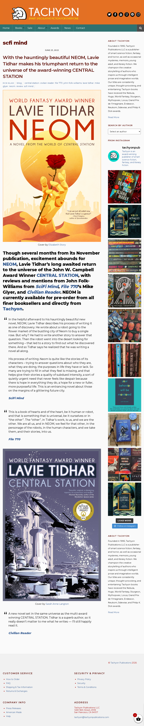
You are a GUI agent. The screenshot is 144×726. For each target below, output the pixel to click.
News (67, 28)
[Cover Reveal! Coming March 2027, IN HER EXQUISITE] (124, 499)
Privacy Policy (84, 679)
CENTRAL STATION (57, 275)
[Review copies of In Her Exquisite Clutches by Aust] (124, 221)
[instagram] (138, 14)
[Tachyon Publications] (45, 22)
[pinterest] (132, 14)
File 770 (69, 286)
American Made (14, 712)
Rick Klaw (8, 83)
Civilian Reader (43, 292)
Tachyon (12, 308)
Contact (80, 28)
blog (19, 83)
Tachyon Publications (121, 662)
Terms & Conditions (86, 687)
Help (8, 716)
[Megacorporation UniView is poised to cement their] (124, 395)
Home (6, 28)
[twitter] (109, 14)
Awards (55, 28)
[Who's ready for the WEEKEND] (124, 256)
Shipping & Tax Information (19, 687)
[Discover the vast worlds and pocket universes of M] (124, 291)
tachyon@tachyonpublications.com (91, 717)
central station (32, 83)
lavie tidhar (88, 83)
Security (81, 683)
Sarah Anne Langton (57, 604)
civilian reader (47, 83)
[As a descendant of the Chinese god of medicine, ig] (124, 429)
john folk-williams (73, 83)
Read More (113, 117)
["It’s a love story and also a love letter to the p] (124, 464)
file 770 (59, 83)
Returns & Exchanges (16, 691)
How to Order (13, 679)
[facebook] (115, 14)
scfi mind (28, 86)
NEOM (9, 264)
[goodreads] (126, 14)
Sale (30, 28)
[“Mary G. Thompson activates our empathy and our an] (124, 325)
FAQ (8, 683)
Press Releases (13, 708)
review (19, 86)
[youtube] (121, 14)
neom (12, 86)
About (41, 28)
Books (18, 28)
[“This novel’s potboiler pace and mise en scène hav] (124, 186)
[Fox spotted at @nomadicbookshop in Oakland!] (124, 360)
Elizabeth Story (57, 244)
